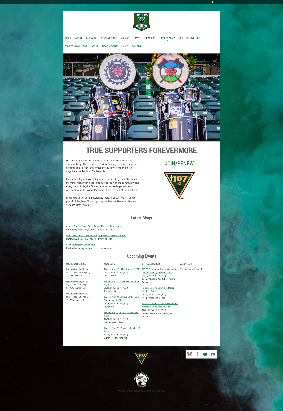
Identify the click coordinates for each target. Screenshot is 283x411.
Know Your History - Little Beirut (80, 244)
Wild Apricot (202, 405)
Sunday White (83, 248)
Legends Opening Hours (77, 269)
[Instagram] (213, 354)
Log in (217, 2)
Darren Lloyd (83, 229)
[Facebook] (197, 354)
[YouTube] (205, 354)
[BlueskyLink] (189, 354)
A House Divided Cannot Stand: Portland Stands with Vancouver (94, 226)
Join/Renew (179, 163)
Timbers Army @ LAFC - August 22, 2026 (122, 269)
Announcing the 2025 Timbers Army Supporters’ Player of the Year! (96, 235)
